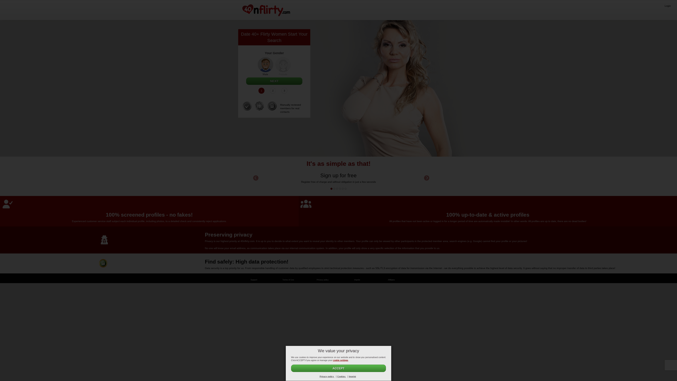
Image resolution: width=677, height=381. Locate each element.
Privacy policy (327, 376)
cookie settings (340, 360)
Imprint (352, 376)
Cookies (341, 376)
